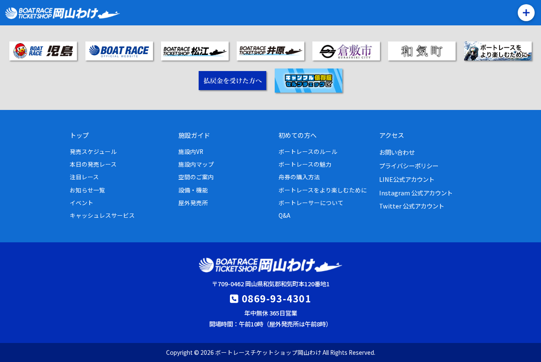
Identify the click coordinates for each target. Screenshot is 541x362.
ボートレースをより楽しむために (323, 190)
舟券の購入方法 (299, 177)
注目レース (84, 177)
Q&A (284, 215)
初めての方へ (298, 135)
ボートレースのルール (308, 151)
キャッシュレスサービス (102, 215)
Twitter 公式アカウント (411, 205)
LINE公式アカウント (406, 179)
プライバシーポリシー (408, 165)
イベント (81, 202)
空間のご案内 (196, 177)
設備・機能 (193, 190)
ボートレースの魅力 (305, 164)
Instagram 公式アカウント (416, 192)
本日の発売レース (93, 164)
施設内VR (190, 151)
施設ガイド (194, 135)
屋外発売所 (193, 202)
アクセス (391, 135)
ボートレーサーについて (311, 202)
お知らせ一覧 (87, 190)
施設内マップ (196, 164)
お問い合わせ (397, 152)
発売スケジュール (93, 151)
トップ (79, 135)
